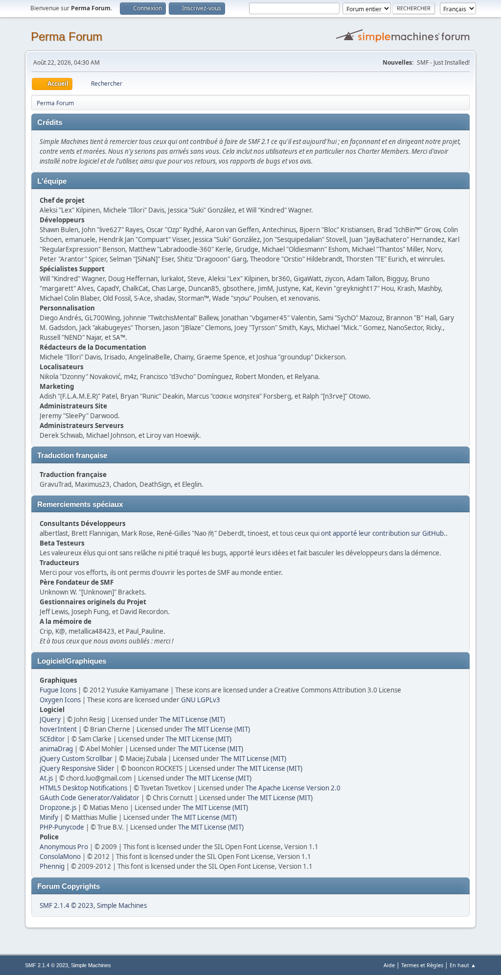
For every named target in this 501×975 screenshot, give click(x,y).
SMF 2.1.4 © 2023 (66, 905)
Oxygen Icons (60, 699)
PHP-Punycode (62, 827)
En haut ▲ (463, 965)
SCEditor (52, 739)
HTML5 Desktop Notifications (83, 788)
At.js (46, 778)
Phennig (52, 866)
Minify (49, 817)
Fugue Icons (58, 690)
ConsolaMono (60, 856)
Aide (389, 965)
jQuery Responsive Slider (77, 768)
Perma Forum (66, 36)
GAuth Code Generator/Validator (89, 797)
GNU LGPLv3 (200, 699)
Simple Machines (122, 905)
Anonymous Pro (64, 846)
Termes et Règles (422, 965)
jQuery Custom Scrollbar (76, 758)
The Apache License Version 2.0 (293, 788)
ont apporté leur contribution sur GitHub (382, 533)
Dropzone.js (58, 807)
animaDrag (56, 748)
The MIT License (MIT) (192, 719)
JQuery (50, 719)
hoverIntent (58, 729)
